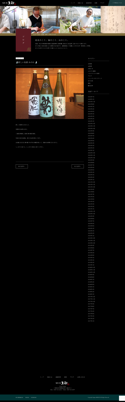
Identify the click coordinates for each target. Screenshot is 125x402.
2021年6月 (91, 196)
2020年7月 (91, 221)
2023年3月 (91, 145)
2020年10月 (91, 214)
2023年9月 (91, 131)
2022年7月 (91, 165)
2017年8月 (91, 306)
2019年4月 (91, 257)
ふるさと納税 (92, 71)
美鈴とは (80, 3)
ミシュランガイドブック (95, 78)
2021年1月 (91, 209)
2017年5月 (91, 313)
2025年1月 (91, 99)
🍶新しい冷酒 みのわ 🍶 (26, 62)
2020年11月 (91, 211)
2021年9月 (91, 189)
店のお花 (90, 81)
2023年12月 (91, 123)
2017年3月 (91, 316)
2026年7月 (91, 97)
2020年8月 (91, 218)
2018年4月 (91, 287)
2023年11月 (91, 126)
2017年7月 (91, 309)
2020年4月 (91, 228)
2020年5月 (91, 226)
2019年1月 (91, 265)
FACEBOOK (33, 397)
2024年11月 (91, 101)
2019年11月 (91, 240)
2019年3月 (91, 260)
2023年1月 (91, 150)
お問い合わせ (81, 377)
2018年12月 (91, 267)
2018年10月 (91, 272)
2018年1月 (91, 294)
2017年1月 (91, 321)
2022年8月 (91, 162)
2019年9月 (91, 245)
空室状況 (27, 397)
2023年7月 (91, 136)
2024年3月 (91, 116)
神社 (89, 83)
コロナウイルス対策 (93, 73)
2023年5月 (91, 140)
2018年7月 (91, 279)
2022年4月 (91, 172)
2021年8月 (91, 192)
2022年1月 (91, 179)
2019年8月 (91, 248)
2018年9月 (91, 274)
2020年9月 (91, 216)
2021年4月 (91, 201)
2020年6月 (91, 223)
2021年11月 (91, 184)
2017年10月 (91, 301)
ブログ (102, 3)
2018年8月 (91, 277)
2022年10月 (91, 158)
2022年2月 (91, 177)
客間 (96, 3)
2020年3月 (91, 231)
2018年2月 (91, 291)
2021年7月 (91, 194)
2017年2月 (91, 318)
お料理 (90, 66)
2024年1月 (91, 121)
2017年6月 (91, 311)
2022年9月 (91, 160)
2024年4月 (91, 114)
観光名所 (90, 86)
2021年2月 (91, 206)
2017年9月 (91, 304)
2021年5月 (91, 199)
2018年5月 (91, 284)
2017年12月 (91, 296)
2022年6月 (91, 167)
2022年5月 (91, 170)
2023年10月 (91, 128)
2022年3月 (91, 175)
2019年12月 (91, 238)
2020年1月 (91, 235)
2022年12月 (91, 153)
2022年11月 (91, 155)
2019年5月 (91, 255)
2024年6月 (91, 109)
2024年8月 (91, 104)
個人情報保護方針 (19, 397)
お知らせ (90, 68)
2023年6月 (91, 138)
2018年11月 (91, 270)
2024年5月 (91, 111)
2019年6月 (91, 253)
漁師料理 (89, 3)
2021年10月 (91, 187)
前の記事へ (21, 166)
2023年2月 (91, 148)
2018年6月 (91, 282)
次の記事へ (77, 166)
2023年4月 (91, 143)
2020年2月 (91, 233)
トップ (73, 3)
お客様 (90, 64)
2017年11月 (91, 299)
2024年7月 (91, 106)
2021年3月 (91, 204)
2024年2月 (91, 118)
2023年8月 (91, 133)
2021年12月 (91, 182)
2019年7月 (91, 250)
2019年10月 (91, 243)
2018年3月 (91, 289)
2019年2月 (91, 262)
